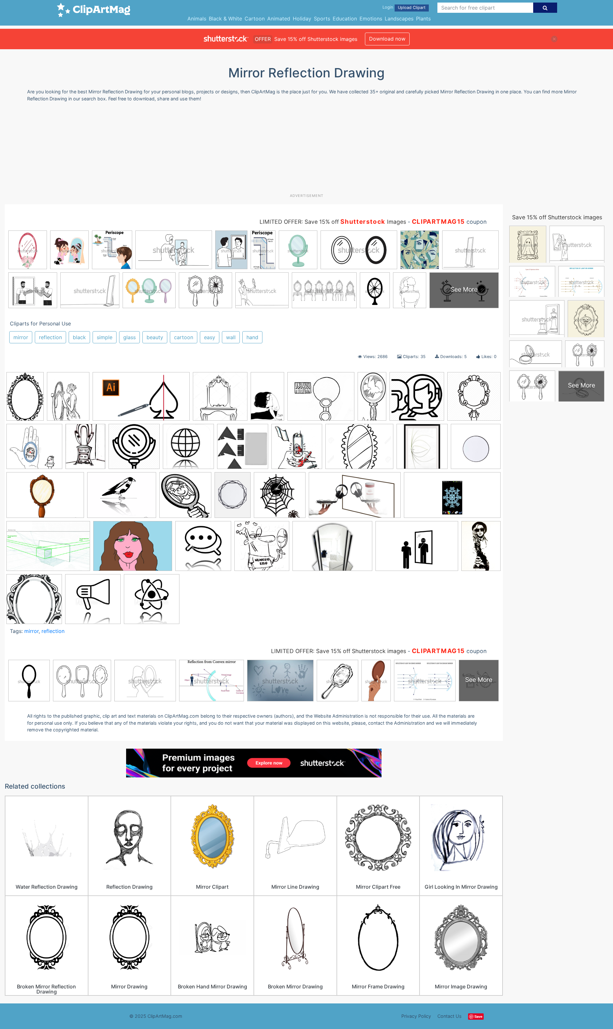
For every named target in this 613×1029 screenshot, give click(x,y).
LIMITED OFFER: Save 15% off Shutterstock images (338, 651)
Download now (387, 38)
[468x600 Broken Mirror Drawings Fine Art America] (85, 449)
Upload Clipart (412, 7)
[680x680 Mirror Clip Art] (34, 601)
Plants (423, 18)
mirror (20, 337)
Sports (322, 18)
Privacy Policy (416, 1016)
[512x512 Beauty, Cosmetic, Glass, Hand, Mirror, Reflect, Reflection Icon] (474, 398)
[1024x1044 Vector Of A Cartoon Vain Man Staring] (262, 549)
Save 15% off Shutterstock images (557, 217)
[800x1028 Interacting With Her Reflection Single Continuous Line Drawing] (68, 399)
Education (345, 18)
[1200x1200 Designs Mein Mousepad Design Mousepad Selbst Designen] (188, 449)
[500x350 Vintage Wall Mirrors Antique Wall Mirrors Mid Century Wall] (332, 549)
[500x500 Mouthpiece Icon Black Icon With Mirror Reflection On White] (92, 601)
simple (104, 337)
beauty (155, 337)
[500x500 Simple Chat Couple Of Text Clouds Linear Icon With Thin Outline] (203, 549)
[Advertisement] (306, 150)
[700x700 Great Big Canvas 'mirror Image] (422, 449)
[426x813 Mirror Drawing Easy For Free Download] (372, 399)
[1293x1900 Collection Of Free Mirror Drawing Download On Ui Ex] (25, 399)
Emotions (370, 18)
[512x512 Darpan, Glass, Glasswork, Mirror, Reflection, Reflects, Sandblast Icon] (134, 449)
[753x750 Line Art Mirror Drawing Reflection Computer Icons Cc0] (185, 498)
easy (209, 337)
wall (231, 337)
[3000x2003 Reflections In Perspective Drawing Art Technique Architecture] (48, 549)
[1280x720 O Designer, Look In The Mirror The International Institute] (354, 498)
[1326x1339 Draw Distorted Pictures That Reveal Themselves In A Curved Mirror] (297, 449)
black (79, 337)
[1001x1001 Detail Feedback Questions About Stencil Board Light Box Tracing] (242, 449)
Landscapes (399, 18)
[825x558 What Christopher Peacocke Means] (417, 549)
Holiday (302, 18)
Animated (278, 18)
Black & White (225, 18)
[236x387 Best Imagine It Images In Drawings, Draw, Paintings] (267, 399)
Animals (196, 18)
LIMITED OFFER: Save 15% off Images (333, 221)
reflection (50, 337)
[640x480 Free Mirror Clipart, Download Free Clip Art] (359, 449)
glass (129, 337)
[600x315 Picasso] (452, 497)
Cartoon (255, 18)
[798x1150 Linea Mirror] (232, 498)
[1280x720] (141, 399)
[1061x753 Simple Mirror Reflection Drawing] (133, 549)
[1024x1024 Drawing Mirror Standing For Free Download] (220, 399)
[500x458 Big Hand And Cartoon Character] (34, 449)
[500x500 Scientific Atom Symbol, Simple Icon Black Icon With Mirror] (151, 601)
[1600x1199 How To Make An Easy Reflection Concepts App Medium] (121, 498)
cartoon (183, 337)
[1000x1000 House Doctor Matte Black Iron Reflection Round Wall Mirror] (475, 448)
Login (387, 7)
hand (252, 337)
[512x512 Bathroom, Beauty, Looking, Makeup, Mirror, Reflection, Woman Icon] (417, 399)
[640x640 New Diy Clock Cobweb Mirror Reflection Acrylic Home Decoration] (279, 498)
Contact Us (449, 1016)
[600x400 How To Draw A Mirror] (45, 498)
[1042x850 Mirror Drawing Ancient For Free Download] (321, 399)
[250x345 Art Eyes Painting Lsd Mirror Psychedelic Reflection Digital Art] (481, 548)
